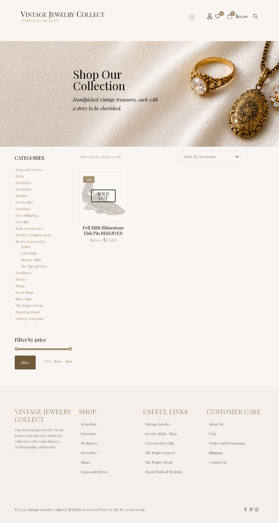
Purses (21, 279)
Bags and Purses (29, 169)
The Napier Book (29, 305)
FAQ (212, 433)
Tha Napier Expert (160, 452)
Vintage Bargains (30, 318)
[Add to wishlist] (120, 191)
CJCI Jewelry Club (159, 443)
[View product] (120, 180)
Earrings (23, 208)
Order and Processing (227, 443)
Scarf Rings (25, 292)
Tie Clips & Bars (34, 266)
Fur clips (22, 221)
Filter (25, 362)
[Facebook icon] (245, 509)
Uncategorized (28, 312)
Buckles (22, 195)
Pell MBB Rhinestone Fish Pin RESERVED (103, 230)
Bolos (25, 246)
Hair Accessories (29, 228)
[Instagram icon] (257, 509)
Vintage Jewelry (158, 424)
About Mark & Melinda (163, 471)
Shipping (216, 452)
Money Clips (31, 259)
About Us (216, 424)
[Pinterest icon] (251, 509)
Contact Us (218, 462)
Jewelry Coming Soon (33, 235)
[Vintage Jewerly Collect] (63, 16)
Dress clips (24, 202)
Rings (20, 285)
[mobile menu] (191, 16)
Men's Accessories (30, 241)
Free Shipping (27, 215)
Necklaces (24, 272)
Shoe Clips (24, 298)
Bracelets (23, 182)
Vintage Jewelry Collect (46, 509)
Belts (20, 176)
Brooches (23, 189)
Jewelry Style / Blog (161, 433)
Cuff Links (29, 253)
